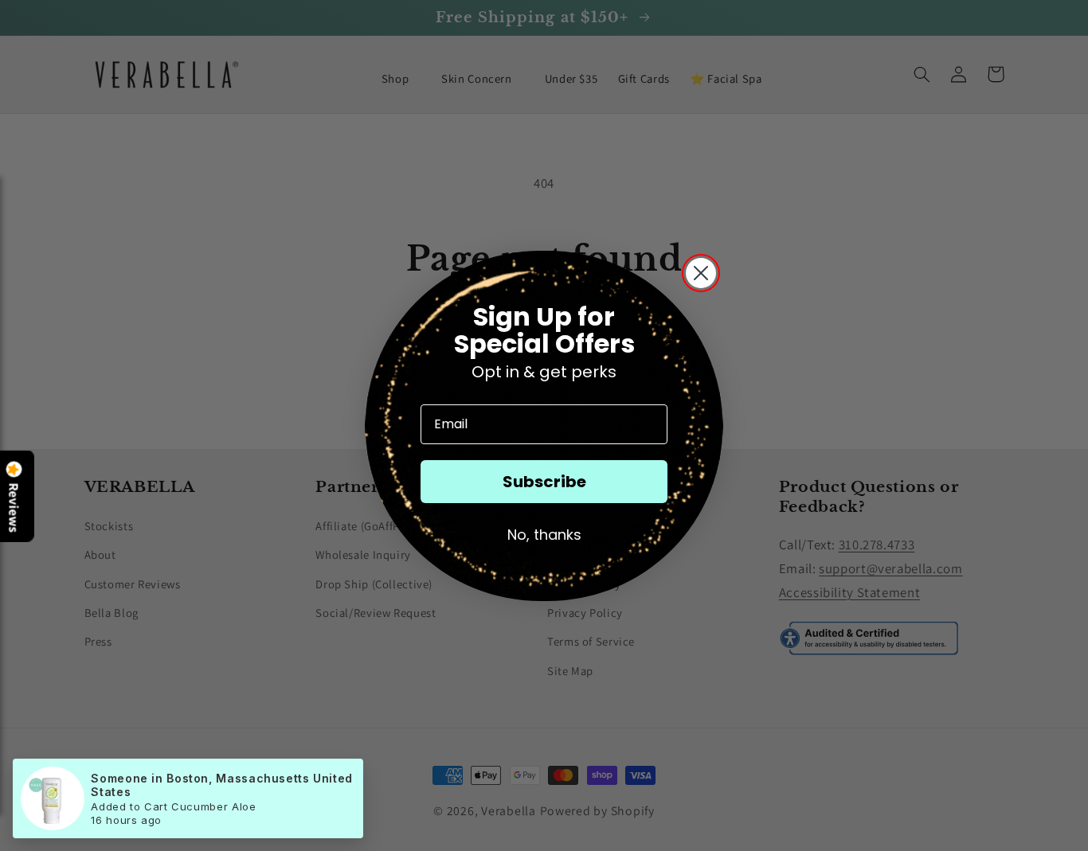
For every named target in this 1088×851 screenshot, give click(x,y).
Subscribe (544, 481)
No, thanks (544, 535)
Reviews (14, 508)
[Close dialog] (701, 273)
